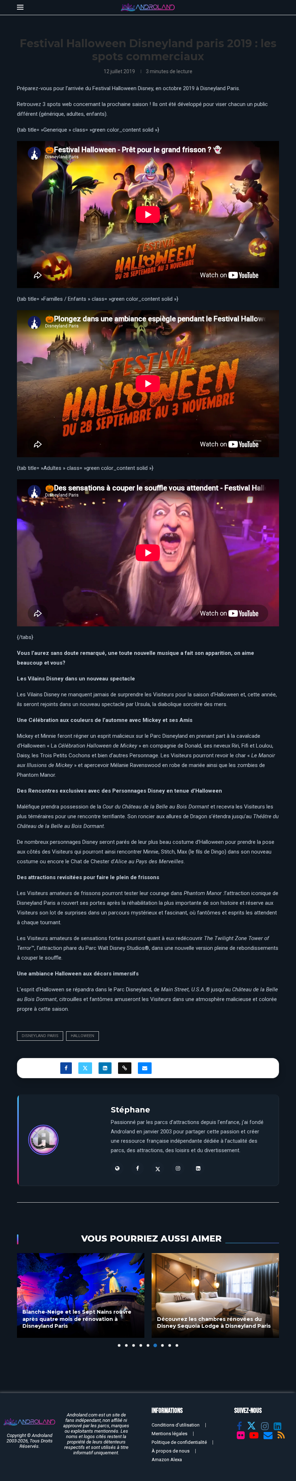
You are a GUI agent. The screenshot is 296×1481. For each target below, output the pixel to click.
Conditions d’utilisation (176, 1425)
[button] (27, 1299)
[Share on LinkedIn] (105, 1068)
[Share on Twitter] (85, 1068)
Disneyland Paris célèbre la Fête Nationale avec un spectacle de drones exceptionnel (211, 1319)
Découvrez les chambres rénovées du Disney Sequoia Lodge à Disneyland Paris (79, 1323)
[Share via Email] (145, 1068)
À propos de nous (171, 1451)
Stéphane (130, 1109)
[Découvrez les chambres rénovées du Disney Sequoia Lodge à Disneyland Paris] (80, 1295)
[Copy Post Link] (124, 1068)
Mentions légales (169, 1433)
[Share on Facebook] (66, 1068)
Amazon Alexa (167, 1459)
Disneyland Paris (40, 1035)
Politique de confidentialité (179, 1442)
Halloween (82, 1035)
